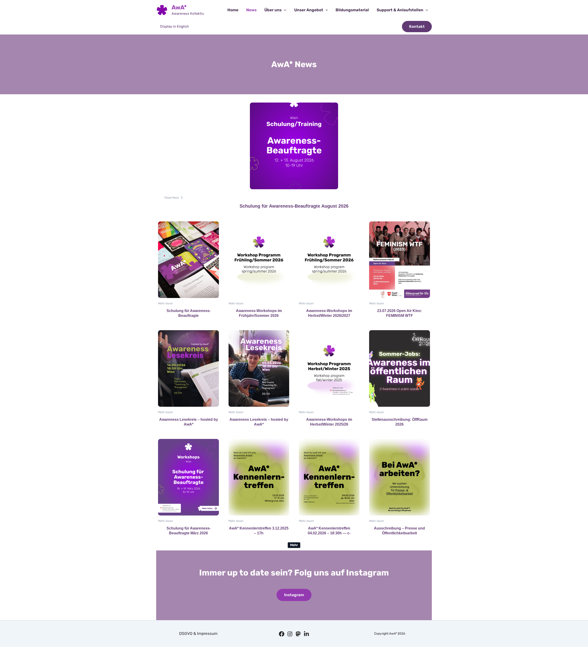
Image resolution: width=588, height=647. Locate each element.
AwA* (179, 7)
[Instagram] (290, 634)
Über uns (273, 10)
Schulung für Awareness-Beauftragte (188, 259)
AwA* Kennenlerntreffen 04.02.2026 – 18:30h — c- (329, 477)
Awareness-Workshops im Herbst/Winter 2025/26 (329, 368)
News (251, 10)
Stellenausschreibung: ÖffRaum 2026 (399, 368)
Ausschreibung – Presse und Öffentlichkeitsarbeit (399, 477)
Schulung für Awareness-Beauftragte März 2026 (188, 477)
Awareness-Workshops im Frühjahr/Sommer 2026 (258, 259)
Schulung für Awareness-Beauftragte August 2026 (294, 145)
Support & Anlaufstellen (400, 10)
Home (232, 10)
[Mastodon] (298, 634)
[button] (284, 10)
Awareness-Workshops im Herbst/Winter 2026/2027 (329, 259)
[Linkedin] (306, 634)
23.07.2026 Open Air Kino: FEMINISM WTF (399, 259)
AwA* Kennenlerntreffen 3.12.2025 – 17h (258, 477)
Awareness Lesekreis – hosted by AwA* (188, 368)
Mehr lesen (165, 303)
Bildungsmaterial (352, 10)
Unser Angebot (308, 10)
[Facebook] (281, 634)
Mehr (294, 545)
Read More (171, 197)
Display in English (174, 26)
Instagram (294, 595)
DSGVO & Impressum (198, 633)
